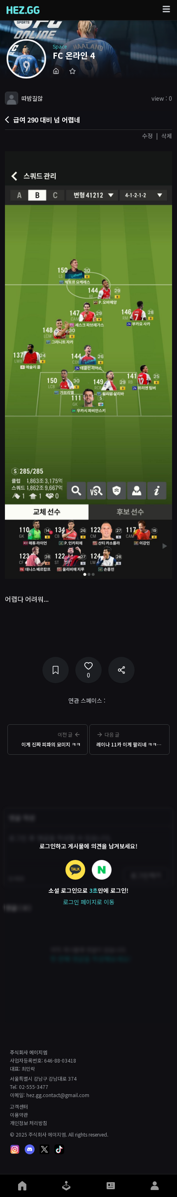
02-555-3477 (33, 1087)
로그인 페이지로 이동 (88, 902)
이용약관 (19, 1115)
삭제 (166, 136)
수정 (147, 136)
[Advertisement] (88, 778)
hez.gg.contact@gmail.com (57, 1095)
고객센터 (19, 1106)
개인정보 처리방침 (28, 1123)
